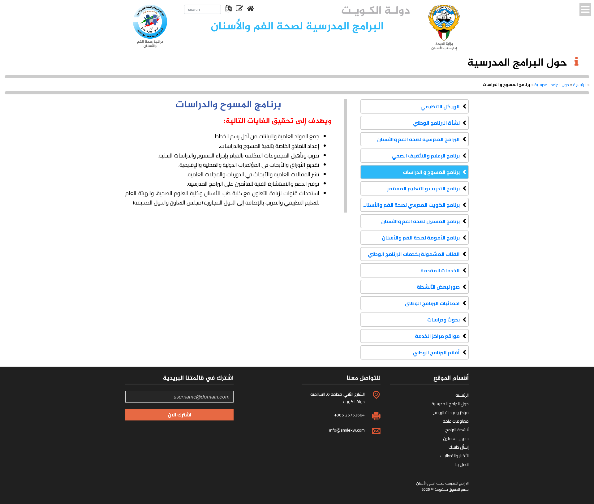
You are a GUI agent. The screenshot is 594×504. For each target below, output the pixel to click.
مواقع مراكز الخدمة (437, 336)
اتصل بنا (462, 464)
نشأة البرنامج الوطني (436, 122)
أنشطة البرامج (457, 430)
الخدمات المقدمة (440, 270)
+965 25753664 (349, 415)
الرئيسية (579, 84)
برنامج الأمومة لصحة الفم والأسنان (421, 237)
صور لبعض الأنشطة (438, 286)
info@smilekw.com (347, 430)
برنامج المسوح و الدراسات (431, 172)
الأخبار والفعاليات (454, 456)
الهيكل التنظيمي (440, 106)
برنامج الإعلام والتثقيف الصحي (426, 155)
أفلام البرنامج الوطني (436, 352)
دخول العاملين (456, 438)
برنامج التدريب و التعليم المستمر (423, 188)
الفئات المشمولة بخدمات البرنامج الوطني (414, 254)
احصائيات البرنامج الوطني (432, 303)
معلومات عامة (456, 421)
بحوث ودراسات (443, 319)
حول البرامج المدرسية (551, 84)
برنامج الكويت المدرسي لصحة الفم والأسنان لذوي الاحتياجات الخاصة (410, 204)
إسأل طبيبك (459, 447)
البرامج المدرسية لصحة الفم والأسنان (418, 139)
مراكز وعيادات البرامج (451, 412)
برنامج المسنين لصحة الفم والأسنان (420, 221)
